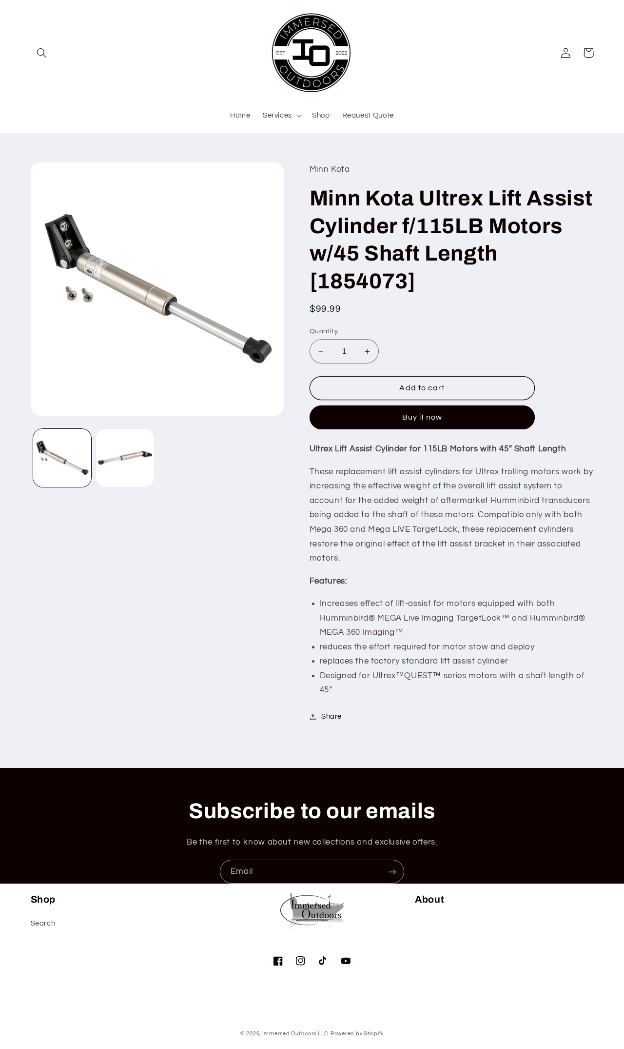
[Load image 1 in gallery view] (62, 458)
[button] (42, 52)
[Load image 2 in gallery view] (125, 458)
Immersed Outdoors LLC (295, 1033)
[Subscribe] (392, 872)
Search (43, 923)
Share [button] (331, 716)
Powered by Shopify (357, 1033)
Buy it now (422, 417)
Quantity (324, 331)
